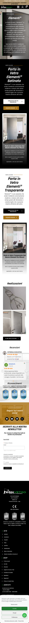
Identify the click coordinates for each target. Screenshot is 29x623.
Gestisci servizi (14, 604)
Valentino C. (12, 364)
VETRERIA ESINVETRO (14, 352)
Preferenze (14, 617)
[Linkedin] (17, 419)
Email (5, 445)
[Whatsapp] (22, 419)
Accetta (14, 608)
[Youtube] (12, 419)
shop (5, 558)
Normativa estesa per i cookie (11, 621)
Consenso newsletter (8, 454)
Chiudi (14, 613)
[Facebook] (7, 419)
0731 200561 (15, 4)
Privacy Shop (21, 621)
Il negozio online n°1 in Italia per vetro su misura (14, 1)
